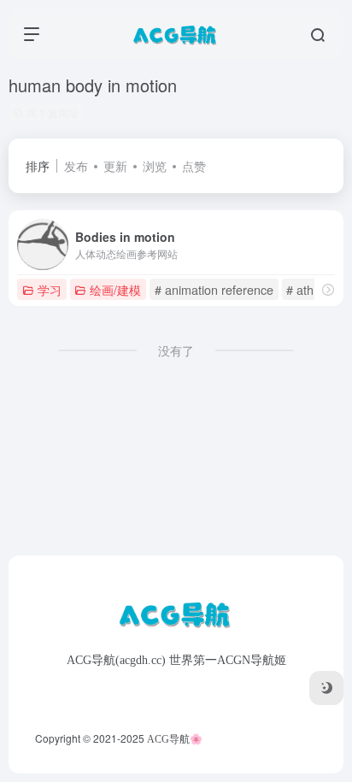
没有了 (176, 350)
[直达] (328, 289)
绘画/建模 (115, 289)
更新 (115, 165)
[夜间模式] (326, 688)
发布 (76, 165)
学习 (50, 289)
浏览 (155, 165)
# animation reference (214, 289)
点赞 (194, 165)
